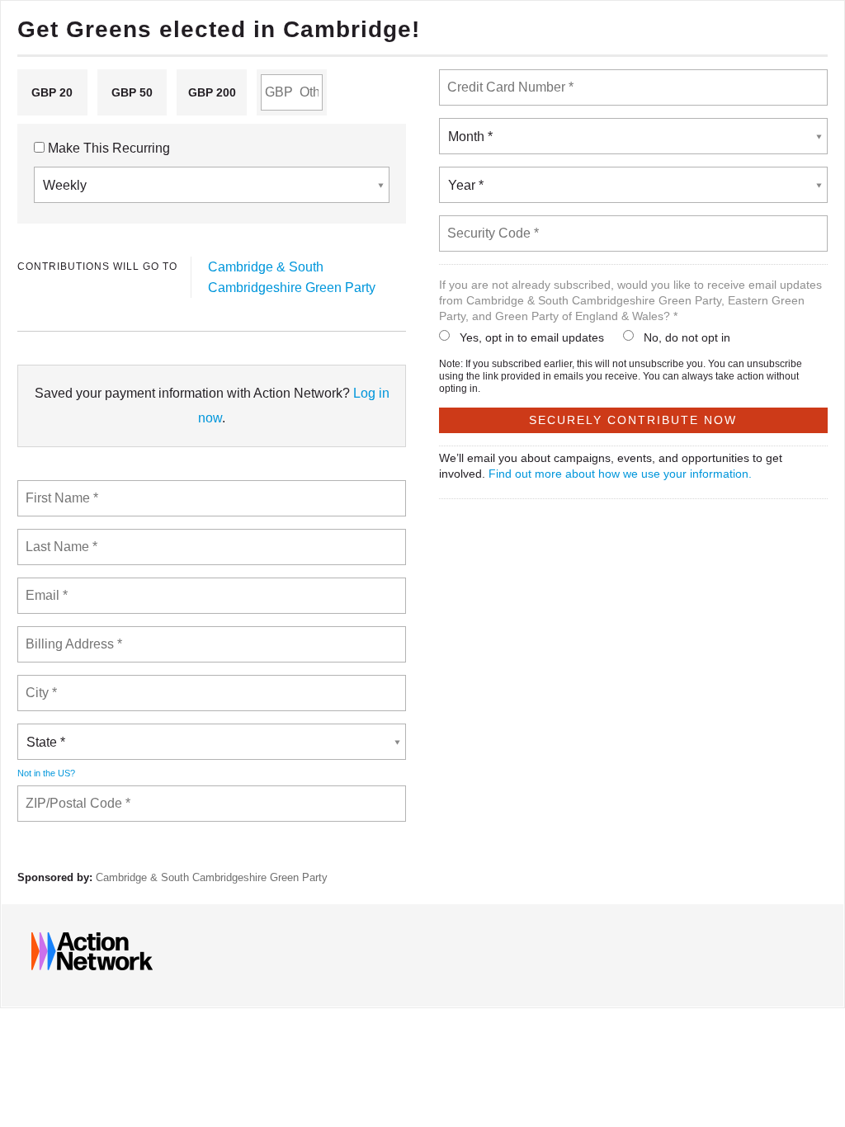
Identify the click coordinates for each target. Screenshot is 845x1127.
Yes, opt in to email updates (532, 337)
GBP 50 (132, 92)
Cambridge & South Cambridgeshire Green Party (212, 877)
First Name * (59, 488)
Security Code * (492, 224)
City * (41, 683)
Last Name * (57, 537)
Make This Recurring (107, 148)
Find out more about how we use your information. (620, 473)
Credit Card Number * (507, 78)
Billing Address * (73, 634)
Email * (45, 586)
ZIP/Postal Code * (73, 794)
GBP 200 (212, 92)
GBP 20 (52, 92)
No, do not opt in (687, 337)
